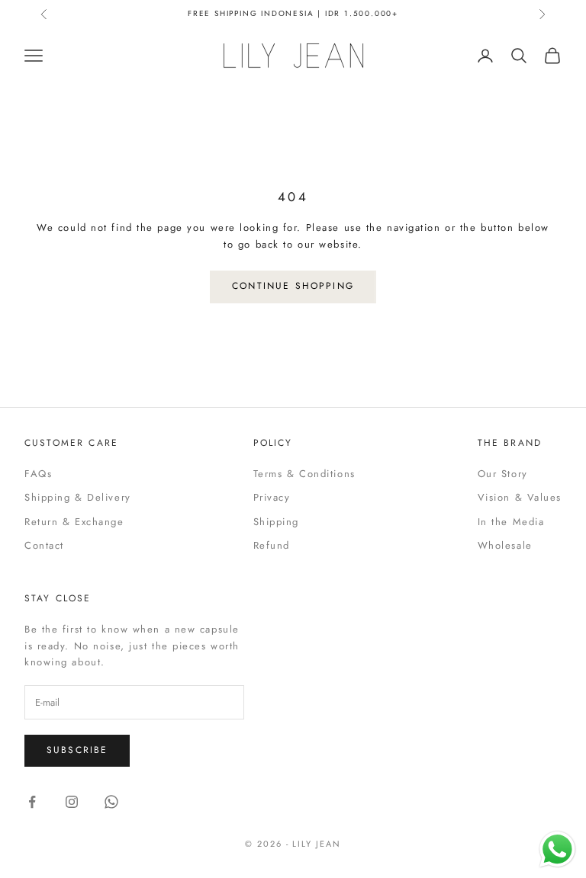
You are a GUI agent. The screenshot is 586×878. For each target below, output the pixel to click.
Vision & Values (520, 497)
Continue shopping (293, 286)
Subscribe (77, 750)
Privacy (272, 497)
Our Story (503, 473)
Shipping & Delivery (77, 497)
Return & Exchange (74, 521)
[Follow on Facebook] (32, 801)
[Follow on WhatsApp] (111, 801)
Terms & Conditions (304, 473)
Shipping (276, 521)
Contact (44, 545)
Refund (271, 545)
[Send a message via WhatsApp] (557, 849)
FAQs (38, 473)
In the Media (511, 521)
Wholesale (505, 545)
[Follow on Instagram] (71, 801)
